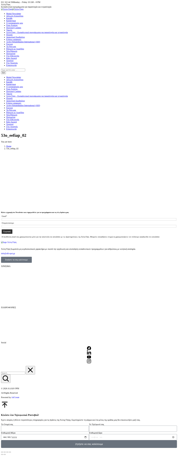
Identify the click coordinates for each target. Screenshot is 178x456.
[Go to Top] (4, 407)
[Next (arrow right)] (5, 454)
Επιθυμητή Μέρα (8, 433)
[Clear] (30, 370)
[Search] (5, 378)
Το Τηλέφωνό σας (96, 424)
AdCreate (15, 397)
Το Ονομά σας (7, 424)
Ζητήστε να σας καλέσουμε (16, 260)
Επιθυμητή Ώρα (95, 433)
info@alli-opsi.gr (8, 253)
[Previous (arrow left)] (2, 454)
